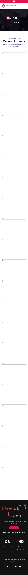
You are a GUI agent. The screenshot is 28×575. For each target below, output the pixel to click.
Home (10, 22)
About (8, 532)
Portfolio (17, 532)
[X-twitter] (12, 566)
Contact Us (14, 528)
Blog (13, 532)
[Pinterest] (20, 566)
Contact (23, 532)
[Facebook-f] (8, 566)
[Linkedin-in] (16, 566)
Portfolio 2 (16, 22)
